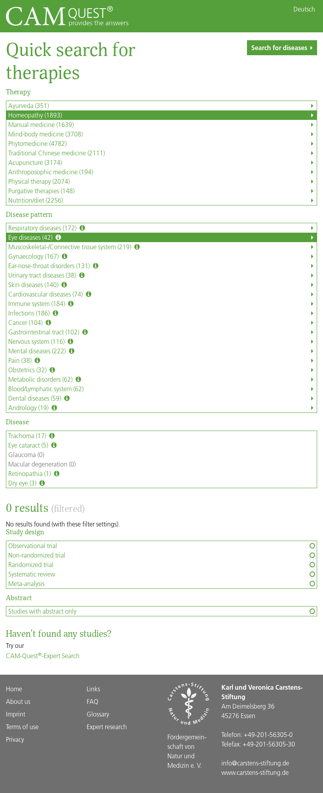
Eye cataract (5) (29, 445)
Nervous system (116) (37, 341)
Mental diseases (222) (37, 351)
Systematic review (31, 574)
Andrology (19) (29, 407)
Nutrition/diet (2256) (35, 200)
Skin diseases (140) (34, 284)
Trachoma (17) (28, 435)
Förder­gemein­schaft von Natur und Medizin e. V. (186, 751)
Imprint (15, 714)
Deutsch (304, 9)
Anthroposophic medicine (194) (50, 172)
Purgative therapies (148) (41, 191)
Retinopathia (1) (30, 473)
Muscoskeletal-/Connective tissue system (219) (70, 247)
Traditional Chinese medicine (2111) (56, 153)
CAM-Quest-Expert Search (43, 655)
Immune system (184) (37, 303)
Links (93, 689)
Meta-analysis (26, 583)
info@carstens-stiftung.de (255, 763)
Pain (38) (20, 360)
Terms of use (22, 726)
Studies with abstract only (42, 611)
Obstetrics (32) (28, 370)
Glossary (98, 714)
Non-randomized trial (36, 555)
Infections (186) (29, 313)
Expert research (107, 726)
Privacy (15, 739)
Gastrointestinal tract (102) (44, 332)
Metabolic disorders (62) (41, 379)
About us (18, 701)
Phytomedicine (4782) (37, 143)
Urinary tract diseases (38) (43, 275)
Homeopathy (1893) (35, 115)
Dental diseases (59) (35, 398)
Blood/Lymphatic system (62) (46, 388)
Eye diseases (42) (31, 237)
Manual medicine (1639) (41, 124)
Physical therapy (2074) (39, 181)
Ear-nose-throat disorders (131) (49, 265)
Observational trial (32, 545)
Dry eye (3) (23, 483)
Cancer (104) (26, 322)
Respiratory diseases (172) (43, 228)
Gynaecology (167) (34, 256)
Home (14, 689)
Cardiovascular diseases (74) (46, 294)
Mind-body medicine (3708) (45, 134)
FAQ (92, 701)
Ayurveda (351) (28, 105)
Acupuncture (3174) (35, 162)
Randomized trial (31, 564)
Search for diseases (279, 47)
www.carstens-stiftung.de (255, 772)
